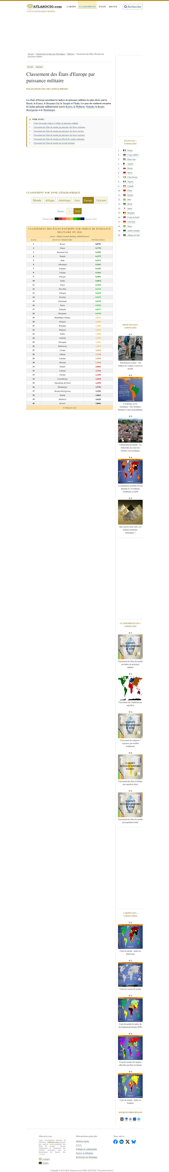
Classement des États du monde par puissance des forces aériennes (59, 127)
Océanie (101, 200)
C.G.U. (79, 1145)
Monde (37, 200)
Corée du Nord (133, 217)
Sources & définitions (84, 1153)
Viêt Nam (131, 221)
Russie (29, 103)
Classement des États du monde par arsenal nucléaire (54, 143)
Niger (129, 226)
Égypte (130, 195)
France (39, 103)
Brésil (129, 203)
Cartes (71, 6)
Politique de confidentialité (86, 1149)
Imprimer (39, 67)
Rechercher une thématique (86, 1157)
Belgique (130, 212)
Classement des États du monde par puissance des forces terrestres (59, 135)
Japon (129, 208)
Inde (129, 199)
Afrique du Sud (133, 235)
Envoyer (30, 67)
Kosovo (69, 106)
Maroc (130, 172)
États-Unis (131, 159)
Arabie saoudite (133, 230)
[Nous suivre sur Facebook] (115, 1141)
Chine (129, 190)
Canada (130, 186)
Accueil (30, 54)
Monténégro (49, 110)
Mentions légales (82, 1141)
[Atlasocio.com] (42, 7)
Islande (90, 106)
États (102, 6)
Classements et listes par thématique (50, 54)
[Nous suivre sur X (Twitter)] (127, 1141)
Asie (77, 200)
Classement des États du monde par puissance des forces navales (59, 131)
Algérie (130, 163)
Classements (87, 6)
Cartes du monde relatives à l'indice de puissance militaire (56, 123)
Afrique (50, 200)
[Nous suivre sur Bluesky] (134, 1141)
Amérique (65, 200)
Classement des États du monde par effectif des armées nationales (59, 139)
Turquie (66, 103)
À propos (46, 1159)
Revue (113, 6)
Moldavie (80, 106)
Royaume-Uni (52, 103)
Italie (77, 103)
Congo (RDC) (133, 154)
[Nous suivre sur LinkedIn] (121, 1141)
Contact (45, 1163)
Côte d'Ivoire (132, 177)
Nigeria (130, 181)
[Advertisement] (84, 33)
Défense (70, 54)
